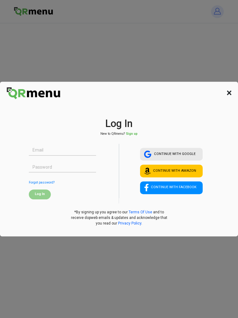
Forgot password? (42, 182)
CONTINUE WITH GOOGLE (175, 154)
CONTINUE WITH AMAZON (174, 171)
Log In (40, 194)
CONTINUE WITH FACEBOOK (173, 187)
